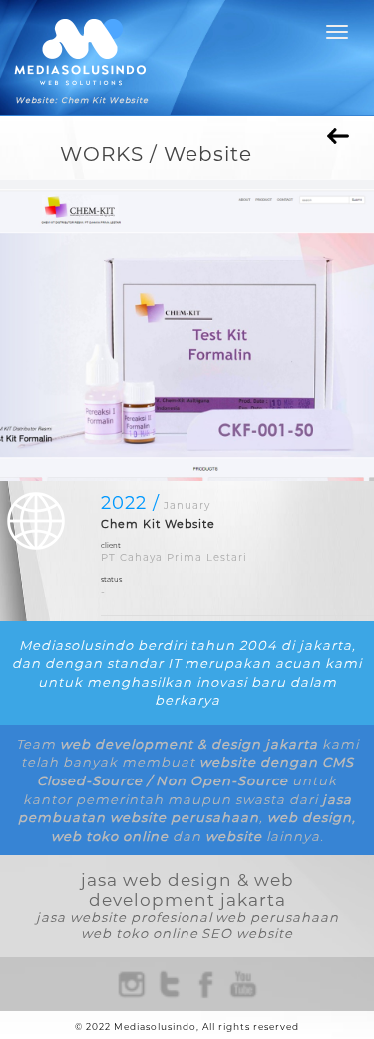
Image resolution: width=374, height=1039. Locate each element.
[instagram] (131, 983)
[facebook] (205, 983)
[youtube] (243, 983)
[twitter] (169, 983)
